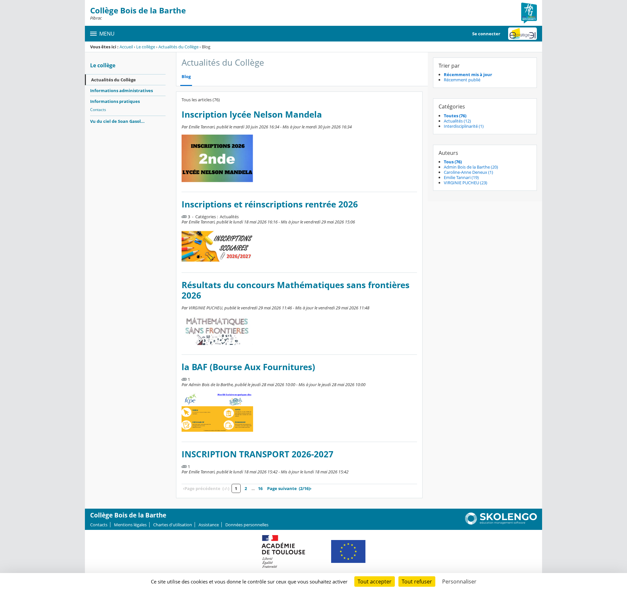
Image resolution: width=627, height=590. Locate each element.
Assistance (209, 524)
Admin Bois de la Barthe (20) (471, 167)
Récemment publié (462, 79)
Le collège (145, 47)
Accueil (126, 47)
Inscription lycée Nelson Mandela (252, 114)
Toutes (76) (455, 115)
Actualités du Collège (178, 47)
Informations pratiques (115, 101)
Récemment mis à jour (468, 74)
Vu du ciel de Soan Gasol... (117, 121)
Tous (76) (453, 161)
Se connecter (486, 34)
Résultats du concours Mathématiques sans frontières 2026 (296, 290)
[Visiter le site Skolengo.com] (501, 523)
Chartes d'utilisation (172, 524)
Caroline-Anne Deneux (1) (468, 172)
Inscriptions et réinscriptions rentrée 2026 (270, 204)
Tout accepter (375, 581)
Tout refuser (417, 581)
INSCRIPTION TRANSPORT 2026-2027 (257, 454)
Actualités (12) (457, 120)
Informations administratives (121, 90)
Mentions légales (130, 524)
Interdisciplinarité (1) (464, 126)
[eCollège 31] (522, 33)
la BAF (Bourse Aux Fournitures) (248, 367)
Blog (186, 76)
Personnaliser (459, 581)
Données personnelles (246, 524)
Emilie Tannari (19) (461, 177)
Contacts (98, 109)
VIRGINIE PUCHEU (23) (465, 182)
